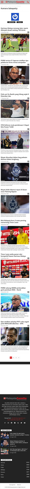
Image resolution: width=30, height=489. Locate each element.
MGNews (3, 469)
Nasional (3, 83)
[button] (27, 2)
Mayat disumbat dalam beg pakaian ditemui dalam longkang (14, 158)
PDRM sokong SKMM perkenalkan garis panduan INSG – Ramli (13, 289)
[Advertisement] (15, 379)
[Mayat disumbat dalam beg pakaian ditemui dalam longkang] (15, 172)
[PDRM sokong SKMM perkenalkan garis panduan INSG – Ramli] (15, 302)
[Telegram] (15, 423)
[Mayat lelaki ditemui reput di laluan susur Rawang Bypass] (15, 204)
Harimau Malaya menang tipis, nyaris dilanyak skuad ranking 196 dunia (14, 29)
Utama (2, 344)
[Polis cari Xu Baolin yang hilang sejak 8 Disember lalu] (15, 109)
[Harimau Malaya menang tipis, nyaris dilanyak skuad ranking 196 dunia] (15, 43)
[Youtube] (24, 423)
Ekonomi (3, 472)
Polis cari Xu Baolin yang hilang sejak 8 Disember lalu (15, 95)
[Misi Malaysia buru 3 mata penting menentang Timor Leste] (15, 235)
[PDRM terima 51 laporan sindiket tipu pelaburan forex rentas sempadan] (15, 75)
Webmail (19, 484)
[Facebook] (5, 423)
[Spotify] (12, 423)
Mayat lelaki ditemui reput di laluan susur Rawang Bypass (14, 191)
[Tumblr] (18, 423)
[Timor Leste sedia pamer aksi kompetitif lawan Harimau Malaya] (15, 269)
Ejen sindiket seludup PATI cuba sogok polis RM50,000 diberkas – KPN (15, 323)
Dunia (2, 474)
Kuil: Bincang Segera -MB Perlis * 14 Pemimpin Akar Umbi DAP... (19, 449)
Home (2, 6)
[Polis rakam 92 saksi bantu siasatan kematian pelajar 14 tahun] (5, 436)
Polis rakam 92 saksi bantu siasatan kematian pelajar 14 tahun (19, 434)
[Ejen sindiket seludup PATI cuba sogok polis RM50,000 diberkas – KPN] (15, 336)
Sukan (2, 51)
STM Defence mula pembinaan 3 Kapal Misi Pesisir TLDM (15, 126)
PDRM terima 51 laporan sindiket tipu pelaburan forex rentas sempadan (14, 61)
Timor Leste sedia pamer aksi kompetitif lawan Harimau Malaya (13, 255)
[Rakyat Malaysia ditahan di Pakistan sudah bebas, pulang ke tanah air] (5, 443)
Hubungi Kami (12, 484)
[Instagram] (8, 423)
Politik (2, 467)
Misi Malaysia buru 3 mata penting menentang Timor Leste (13, 221)
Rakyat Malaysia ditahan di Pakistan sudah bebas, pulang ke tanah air (19, 442)
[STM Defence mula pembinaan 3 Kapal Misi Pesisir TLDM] (15, 140)
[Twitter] (21, 423)
